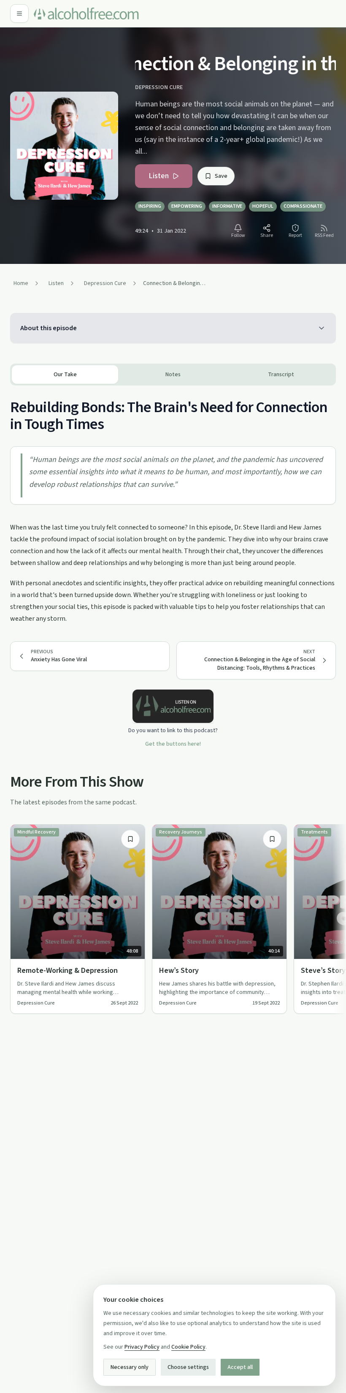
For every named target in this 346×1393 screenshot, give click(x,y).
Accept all (240, 1367)
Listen (159, 176)
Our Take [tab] (65, 374)
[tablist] (173, 375)
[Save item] (130, 839)
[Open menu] (19, 13)
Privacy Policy (141, 1347)
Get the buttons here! (173, 744)
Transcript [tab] (281, 374)
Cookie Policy (188, 1347)
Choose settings (188, 1367)
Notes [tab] (173, 374)
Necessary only (130, 1367)
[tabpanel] (173, 505)
